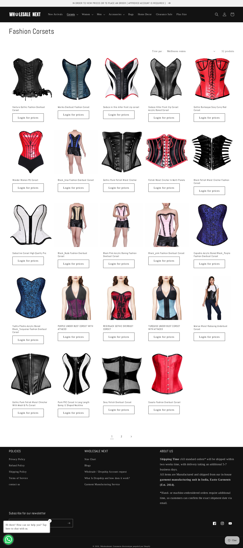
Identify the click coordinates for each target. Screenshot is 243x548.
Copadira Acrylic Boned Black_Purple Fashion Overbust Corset (212, 255)
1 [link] (112, 436)
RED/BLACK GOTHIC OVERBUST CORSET (118, 328)
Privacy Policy (17, 459)
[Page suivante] (131, 436)
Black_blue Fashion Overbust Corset (76, 180)
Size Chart (90, 459)
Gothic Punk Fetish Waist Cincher (120, 180)
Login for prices (28, 117)
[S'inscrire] (69, 523)
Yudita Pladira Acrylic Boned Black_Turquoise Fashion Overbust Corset (29, 329)
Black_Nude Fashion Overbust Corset (72, 255)
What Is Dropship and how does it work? (107, 478)
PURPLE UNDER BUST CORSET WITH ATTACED (75, 328)
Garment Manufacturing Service (102, 484)
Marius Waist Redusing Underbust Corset (211, 328)
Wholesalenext (106, 546)
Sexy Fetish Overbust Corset (117, 402)
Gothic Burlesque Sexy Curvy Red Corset (210, 109)
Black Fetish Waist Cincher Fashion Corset (211, 182)
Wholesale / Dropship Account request (105, 471)
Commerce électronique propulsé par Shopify (131, 546)
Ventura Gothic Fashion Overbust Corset (28, 109)
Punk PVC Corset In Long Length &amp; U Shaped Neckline (73, 404)
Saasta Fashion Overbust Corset (164, 402)
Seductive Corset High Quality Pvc (29, 253)
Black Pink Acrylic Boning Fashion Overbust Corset (120, 255)
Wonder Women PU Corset (25, 180)
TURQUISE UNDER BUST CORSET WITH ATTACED (164, 328)
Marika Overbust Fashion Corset (74, 107)
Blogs (87, 465)
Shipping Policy (18, 471)
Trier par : (157, 51)
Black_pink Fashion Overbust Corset (166, 253)
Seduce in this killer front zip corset (121, 107)
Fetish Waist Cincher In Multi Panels (166, 180)
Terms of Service (18, 478)
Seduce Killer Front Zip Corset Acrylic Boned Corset (163, 109)
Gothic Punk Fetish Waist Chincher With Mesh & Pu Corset (29, 404)
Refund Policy (17, 465)
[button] (72, 14)
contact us (14, 484)
